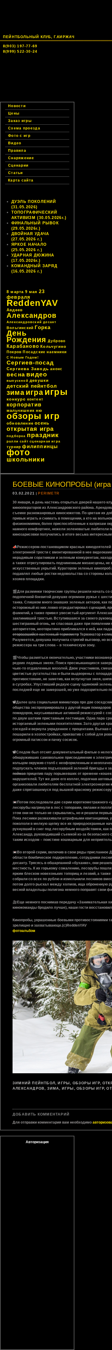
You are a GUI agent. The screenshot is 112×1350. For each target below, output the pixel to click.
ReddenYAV (32, 303)
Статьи (15, 173)
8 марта (15, 292)
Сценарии (18, 165)
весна (16, 374)
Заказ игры (25, 98)
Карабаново (23, 346)
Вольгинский (20, 328)
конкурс (16, 399)
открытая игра (30, 429)
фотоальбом (24, 931)
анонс (56, 369)
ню (39, 410)
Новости (55, 80)
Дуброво (56, 341)
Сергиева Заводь (28, 368)
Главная (22, 80)
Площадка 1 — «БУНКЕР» (37, 86)
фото (18, 452)
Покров (14, 352)
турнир (14, 447)
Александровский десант (31, 322)
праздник (43, 434)
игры (56, 392)
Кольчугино (53, 346)
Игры (64, 1083)
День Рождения (27, 336)
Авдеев (15, 310)
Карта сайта (20, 180)
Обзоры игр (86, 1083)
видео (36, 374)
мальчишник (21, 410)
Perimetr (48, 493)
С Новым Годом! (23, 357)
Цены (84, 92)
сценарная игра (45, 441)
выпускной (17, 380)
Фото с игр (19, 136)
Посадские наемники (45, 352)
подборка (16, 436)
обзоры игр (33, 416)
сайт (24, 441)
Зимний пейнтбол (34, 1083)
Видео (15, 143)
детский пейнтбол (32, 386)
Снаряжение (21, 158)
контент (35, 399)
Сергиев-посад (30, 362)
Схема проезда (24, 128)
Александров (31, 315)
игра (34, 392)
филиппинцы (40, 446)
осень (42, 423)
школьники (26, 459)
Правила (17, 150)
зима (15, 392)
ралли (13, 441)
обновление (20, 423)
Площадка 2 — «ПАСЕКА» (38, 92)
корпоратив (24, 405)
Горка (42, 327)
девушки (39, 380)
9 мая (31, 292)
